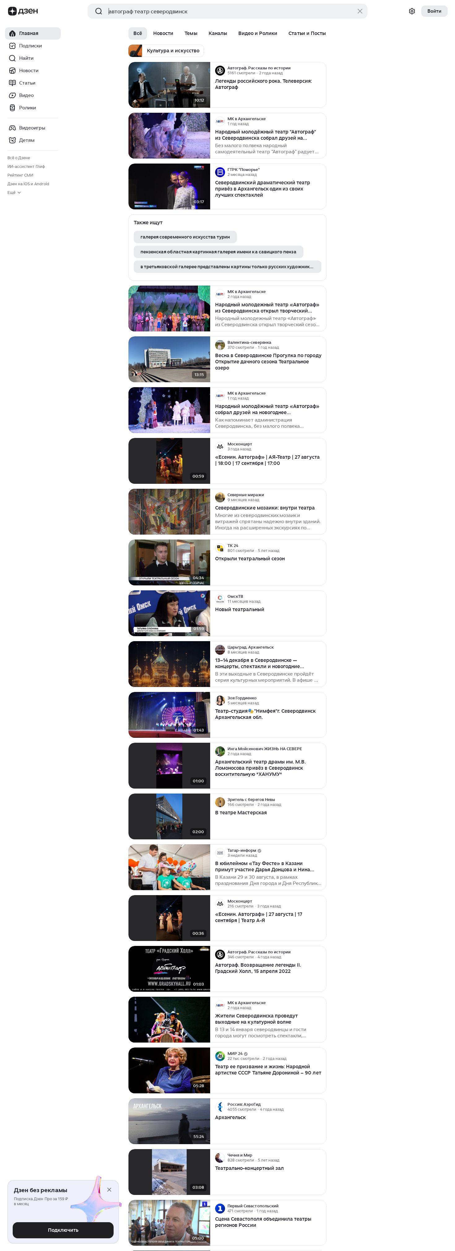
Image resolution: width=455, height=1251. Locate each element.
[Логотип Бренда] (12, 11)
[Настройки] (412, 11)
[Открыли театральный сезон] (169, 563)
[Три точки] (321, 70)
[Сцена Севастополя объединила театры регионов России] (169, 1223)
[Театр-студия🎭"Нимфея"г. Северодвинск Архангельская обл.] (169, 715)
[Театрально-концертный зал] (169, 1172)
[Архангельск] (169, 1121)
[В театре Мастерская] (169, 817)
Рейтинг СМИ (20, 175)
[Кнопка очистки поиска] (360, 11)
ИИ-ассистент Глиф (26, 166)
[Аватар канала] (220, 71)
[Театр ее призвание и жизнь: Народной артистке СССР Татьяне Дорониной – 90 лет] (169, 1071)
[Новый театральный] (169, 613)
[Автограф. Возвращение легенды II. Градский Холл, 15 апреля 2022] (169, 969)
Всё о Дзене (18, 157)
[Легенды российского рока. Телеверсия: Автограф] (169, 85)
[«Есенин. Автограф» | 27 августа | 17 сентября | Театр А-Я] (169, 918)
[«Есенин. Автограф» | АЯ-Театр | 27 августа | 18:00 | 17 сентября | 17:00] (169, 461)
